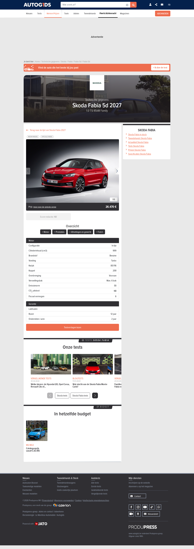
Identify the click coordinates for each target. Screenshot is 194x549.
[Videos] (131, 514)
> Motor (45, 232)
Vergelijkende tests (99, 493)
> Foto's (99, 232)
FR (169, 4)
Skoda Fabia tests (80, 395)
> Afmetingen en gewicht (80, 232)
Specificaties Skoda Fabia (139, 153)
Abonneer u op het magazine (141, 486)
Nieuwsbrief (153, 514)
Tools (66, 13)
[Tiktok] (151, 507)
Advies (76, 13)
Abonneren (162, 13)
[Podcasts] (138, 514)
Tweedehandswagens (66, 482)
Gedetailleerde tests (99, 490)
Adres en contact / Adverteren (51, 511)
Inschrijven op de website (139, 482)
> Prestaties (59, 232)
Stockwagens (62, 486)
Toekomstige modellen (32, 486)
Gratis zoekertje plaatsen (67, 490)
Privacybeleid (47, 500)
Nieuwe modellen (30, 493)
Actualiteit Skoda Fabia (138, 142)
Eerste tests (96, 486)
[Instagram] (138, 507)
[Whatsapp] (158, 507)
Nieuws (29, 13)
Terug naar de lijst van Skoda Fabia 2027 (47, 130)
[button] (117, 171)
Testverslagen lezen (72, 327)
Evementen (27, 490)
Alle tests (95, 482)
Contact (137, 496)
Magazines (124, 13)
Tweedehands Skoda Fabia (140, 138)
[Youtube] (145, 507)
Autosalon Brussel (30, 482)
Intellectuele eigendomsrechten (96, 500)
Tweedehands (90, 13)
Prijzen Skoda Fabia (137, 150)
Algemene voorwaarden (64, 500)
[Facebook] (131, 507)
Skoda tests (62, 395)
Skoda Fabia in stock (137, 134)
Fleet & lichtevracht (108, 13)
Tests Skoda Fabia (136, 146)
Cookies (78, 500)
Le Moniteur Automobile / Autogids (49, 515)
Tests (39, 13)
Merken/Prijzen (53, 13)
